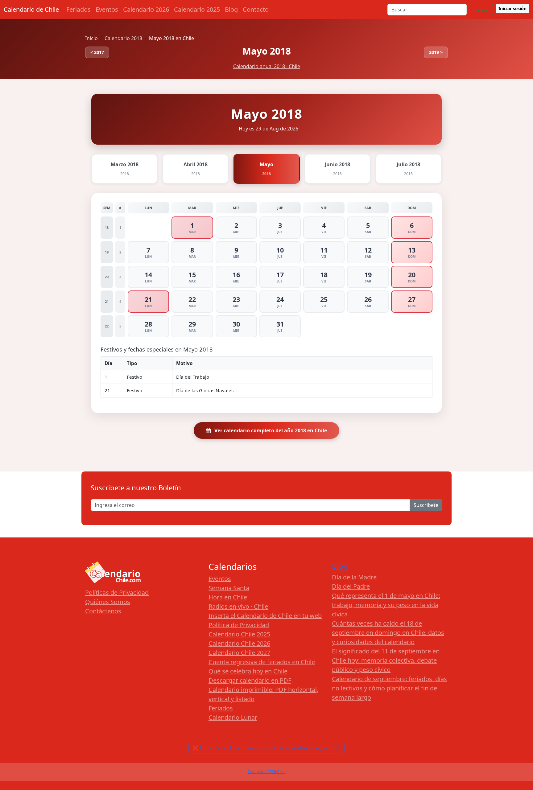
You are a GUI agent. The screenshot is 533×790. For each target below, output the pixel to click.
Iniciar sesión (512, 8)
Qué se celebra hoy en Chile (248, 671)
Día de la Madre (354, 577)
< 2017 (97, 52)
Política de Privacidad (239, 625)
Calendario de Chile (31, 9)
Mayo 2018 (266, 51)
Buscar (481, 9)
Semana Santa (229, 588)
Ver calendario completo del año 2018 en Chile (270, 430)
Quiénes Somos (107, 602)
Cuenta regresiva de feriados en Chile (262, 662)
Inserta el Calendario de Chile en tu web (265, 615)
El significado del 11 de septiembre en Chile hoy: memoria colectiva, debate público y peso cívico (386, 660)
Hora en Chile (228, 597)
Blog (231, 9)
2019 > (436, 52)
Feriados (78, 9)
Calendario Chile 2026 (239, 643)
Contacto (256, 9)
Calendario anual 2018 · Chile (266, 66)
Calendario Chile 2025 (239, 634)
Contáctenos (103, 611)
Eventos (107, 9)
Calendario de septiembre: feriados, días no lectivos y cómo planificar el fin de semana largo (389, 688)
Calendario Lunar (233, 717)
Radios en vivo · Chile (238, 606)
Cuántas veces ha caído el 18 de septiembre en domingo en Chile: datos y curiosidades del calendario (388, 632)
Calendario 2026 (146, 9)
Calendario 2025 (197, 9)
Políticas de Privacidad (117, 592)
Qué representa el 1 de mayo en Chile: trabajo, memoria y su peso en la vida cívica (386, 604)
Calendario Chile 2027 (239, 652)
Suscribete (426, 505)
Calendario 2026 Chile (267, 771)
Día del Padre (351, 586)
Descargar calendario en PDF (250, 680)
